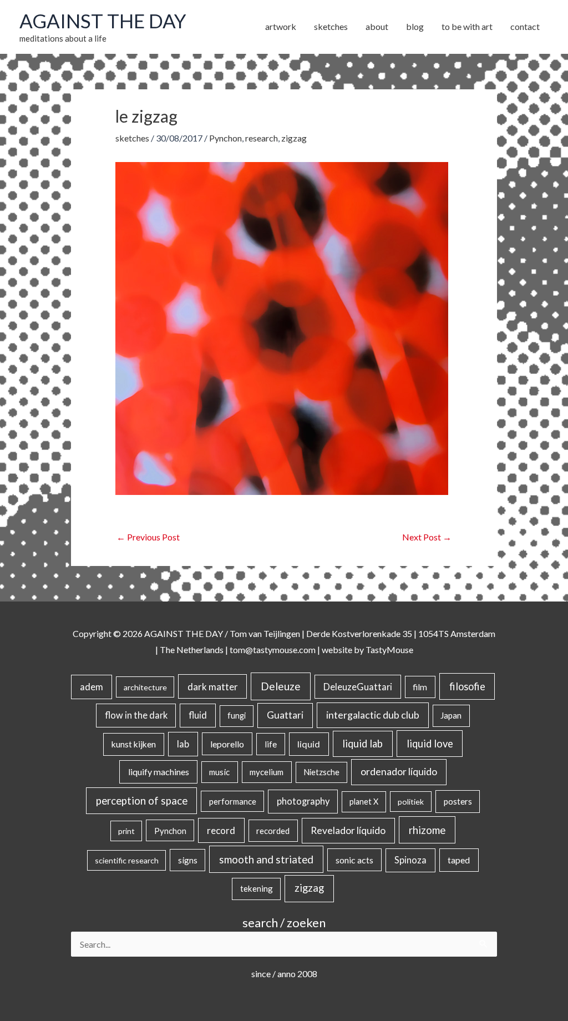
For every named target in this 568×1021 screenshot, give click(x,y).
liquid (308, 744)
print (126, 831)
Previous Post (148, 537)
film (420, 687)
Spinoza (410, 860)
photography (303, 801)
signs (187, 860)
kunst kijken (133, 744)
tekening (256, 888)
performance (232, 801)
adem (91, 687)
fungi (236, 715)
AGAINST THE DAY (102, 20)
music (219, 772)
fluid (198, 715)
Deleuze (281, 686)
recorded (273, 831)
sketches (132, 138)
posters (458, 801)
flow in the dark (136, 715)
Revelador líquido (348, 830)
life (271, 744)
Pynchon (225, 138)
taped (459, 860)
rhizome (427, 829)
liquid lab (362, 743)
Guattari (285, 715)
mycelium (266, 772)
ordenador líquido (399, 771)
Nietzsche (321, 772)
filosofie (467, 686)
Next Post (427, 537)
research (261, 138)
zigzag (294, 138)
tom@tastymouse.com (273, 649)
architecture (145, 687)
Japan (451, 715)
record (221, 830)
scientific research (127, 860)
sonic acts (354, 860)
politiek (411, 801)
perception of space (141, 800)
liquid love (430, 743)
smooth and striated (266, 859)
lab (183, 744)
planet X (363, 801)
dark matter (212, 687)
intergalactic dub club (372, 715)
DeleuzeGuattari (357, 686)
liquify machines (158, 771)
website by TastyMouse (367, 649)
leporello (227, 744)
